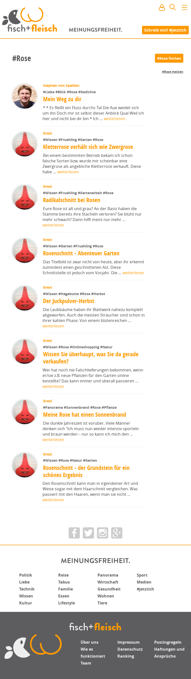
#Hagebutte (69, 293)
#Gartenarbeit (90, 192)
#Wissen (50, 139)
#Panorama (53, 407)
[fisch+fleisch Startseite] (95, 19)
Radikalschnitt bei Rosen (71, 200)
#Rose (72, 92)
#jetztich (145, 589)
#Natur (106, 347)
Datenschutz (130, 649)
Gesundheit (109, 589)
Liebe (24, 582)
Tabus (64, 582)
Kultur (25, 603)
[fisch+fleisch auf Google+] (116, 533)
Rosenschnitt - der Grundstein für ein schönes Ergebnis (86, 471)
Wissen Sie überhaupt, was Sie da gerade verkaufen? (91, 357)
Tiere (102, 603)
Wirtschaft (107, 582)
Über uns (89, 642)
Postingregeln (168, 642)
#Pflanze (109, 407)
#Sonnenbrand (77, 407)
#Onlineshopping (85, 347)
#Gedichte (87, 92)
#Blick (61, 92)
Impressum (128, 642)
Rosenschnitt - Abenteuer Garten (81, 253)
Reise (63, 575)
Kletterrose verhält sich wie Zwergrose (88, 147)
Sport (142, 575)
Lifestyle (66, 603)
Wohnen (105, 596)
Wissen (26, 596)
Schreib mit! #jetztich (165, 30)
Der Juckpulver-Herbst (68, 301)
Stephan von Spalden (61, 85)
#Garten (85, 139)
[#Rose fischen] (169, 58)
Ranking (125, 656)
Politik (25, 575)
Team (86, 663)
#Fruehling (68, 139)
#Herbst (98, 293)
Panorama (107, 575)
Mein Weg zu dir (62, 99)
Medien (144, 582)
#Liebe (49, 92)
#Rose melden (172, 72)
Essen (63, 596)
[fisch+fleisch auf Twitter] (88, 533)
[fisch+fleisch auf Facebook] (74, 533)
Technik (27, 589)
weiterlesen (114, 118)
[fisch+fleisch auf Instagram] (102, 533)
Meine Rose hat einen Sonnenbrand (84, 414)
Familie (65, 589)
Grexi (47, 133)
